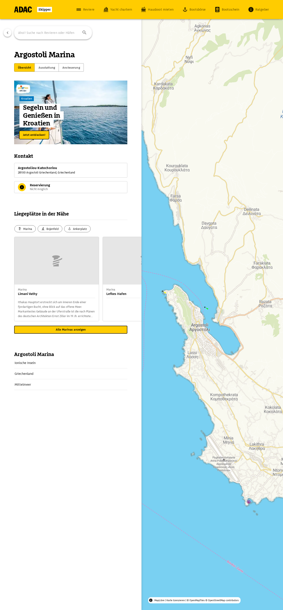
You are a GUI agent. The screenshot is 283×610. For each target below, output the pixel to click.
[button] (84, 32)
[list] (70, 374)
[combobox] (53, 32)
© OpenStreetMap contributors (222, 600)
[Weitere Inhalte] (132, 279)
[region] (141, 305)
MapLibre (159, 600)
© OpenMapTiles (196, 600)
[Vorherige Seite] (7, 33)
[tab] (24, 67)
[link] (70, 363)
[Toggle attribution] (150, 600)
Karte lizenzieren (175, 600)
